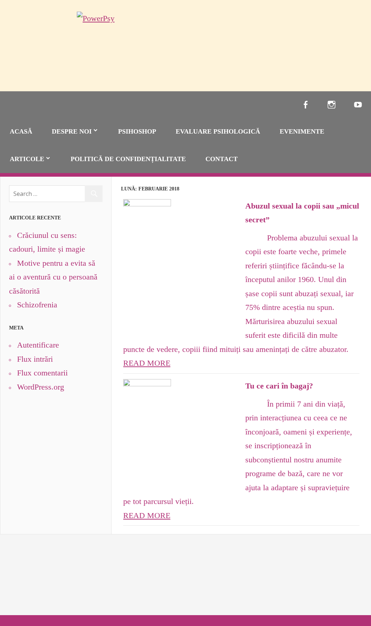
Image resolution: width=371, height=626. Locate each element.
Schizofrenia (37, 304)
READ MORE (146, 362)
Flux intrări (35, 359)
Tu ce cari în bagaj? (279, 385)
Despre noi (72, 131)
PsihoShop (137, 131)
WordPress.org (40, 386)
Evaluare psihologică (218, 131)
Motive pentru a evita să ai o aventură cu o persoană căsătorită (53, 277)
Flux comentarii (42, 372)
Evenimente (302, 131)
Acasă (21, 131)
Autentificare (38, 344)
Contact (221, 159)
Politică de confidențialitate (128, 159)
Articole (27, 159)
